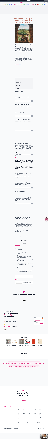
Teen (18, 417)
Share (31, 44)
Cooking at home (16, 64)
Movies (9, 4)
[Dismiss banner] (32, 281)
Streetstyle (41, 4)
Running (30, 4)
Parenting (30, 414)
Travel (23, 417)
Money (29, 413)
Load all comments (17, 245)
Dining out (20, 64)
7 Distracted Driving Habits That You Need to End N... (32, 366)
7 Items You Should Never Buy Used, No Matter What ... (16, 366)
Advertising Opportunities (20, 423)
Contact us (19, 422)
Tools (18, 418)
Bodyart (22, 4)
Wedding (5, 4)
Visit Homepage (24, 400)
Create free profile (7, 326)
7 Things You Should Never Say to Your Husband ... (26, 363)
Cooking (19, 4)
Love (35, 4)
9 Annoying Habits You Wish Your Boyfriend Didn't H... (10, 363)
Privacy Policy (36, 423)
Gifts (42, 4)
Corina (16, 44)
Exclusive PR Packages (29, 423)
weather (18, 166)
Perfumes (35, 414)
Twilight (3, 4)
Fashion (44, 4)
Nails (18, 414)
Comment (17, 279)
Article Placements (37, 422)
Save (29, 44)
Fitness (35, 409)
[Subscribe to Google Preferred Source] (19, 282)
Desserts (17, 4)
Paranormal (38, 4)
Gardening (30, 410)
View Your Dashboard (14, 326)
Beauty (24, 4)
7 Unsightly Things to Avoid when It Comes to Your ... (24, 367)
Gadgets (15, 4)
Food (28, 4)
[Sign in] (47, 2)
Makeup (24, 413)
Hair (1, 4)
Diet (46, 4)
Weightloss (33, 4)
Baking (11, 4)
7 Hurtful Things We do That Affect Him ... (39, 363)
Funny (18, 410)
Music (7, 4)
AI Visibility (28, 422)
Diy (23, 409)
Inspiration (26, 4)
